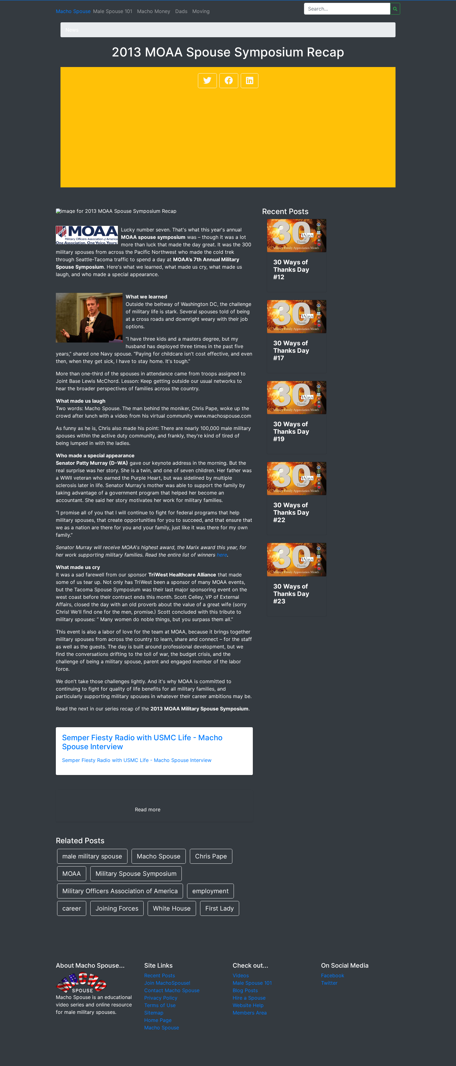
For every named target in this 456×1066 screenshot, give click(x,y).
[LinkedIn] (249, 80)
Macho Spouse (73, 11)
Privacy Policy (160, 998)
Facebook (332, 975)
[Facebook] (228, 80)
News (71, 30)
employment (210, 891)
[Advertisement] (228, 135)
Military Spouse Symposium (136, 873)
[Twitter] (207, 80)
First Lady (219, 908)
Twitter (329, 983)
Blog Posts (245, 990)
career (71, 908)
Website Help (248, 1005)
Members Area (250, 1013)
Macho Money (153, 11)
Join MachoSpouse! (167, 983)
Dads (181, 11)
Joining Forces (117, 908)
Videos (241, 975)
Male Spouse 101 (112, 11)
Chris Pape (211, 856)
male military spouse (92, 856)
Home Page (158, 1020)
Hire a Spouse (249, 998)
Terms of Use (160, 1005)
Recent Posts (159, 975)
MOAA (71, 873)
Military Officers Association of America (120, 891)
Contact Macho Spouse (171, 990)
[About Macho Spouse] (81, 982)
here (222, 555)
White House (172, 908)
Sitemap (153, 1013)
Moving (201, 11)
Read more (147, 809)
